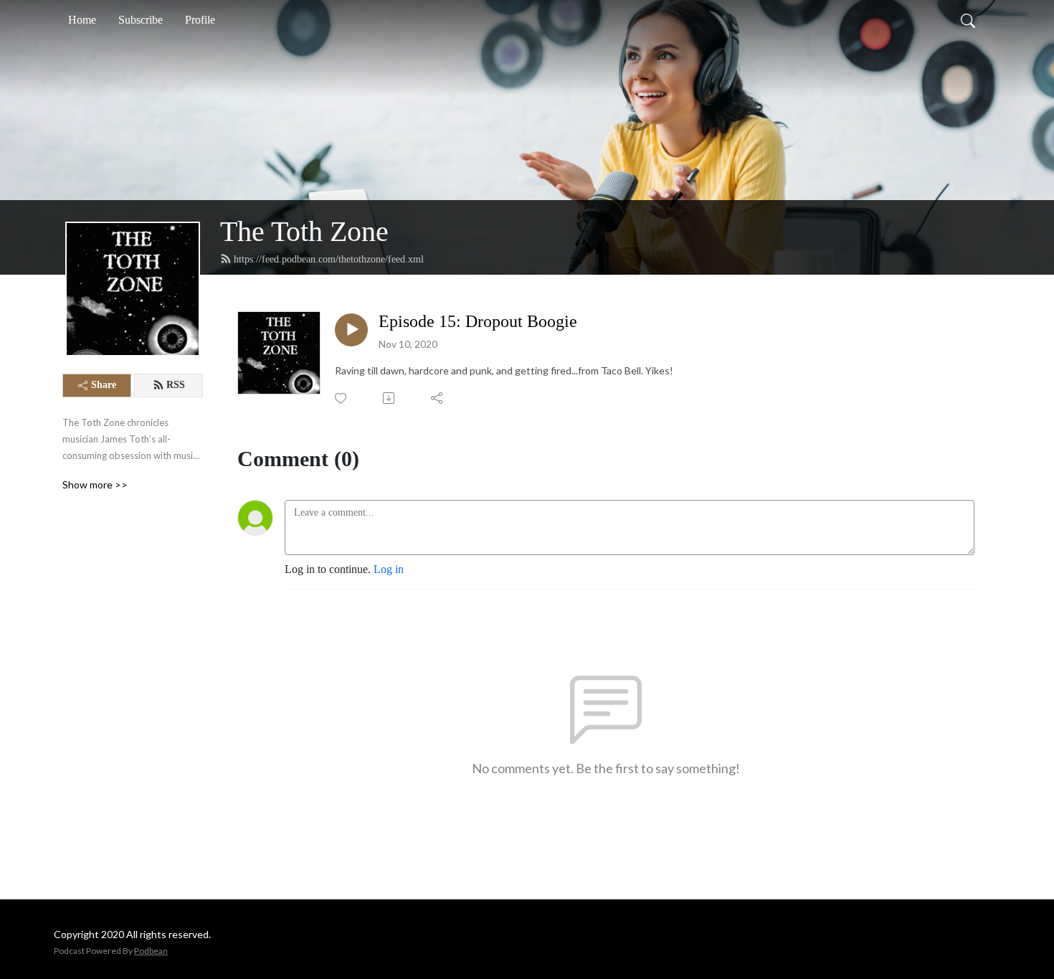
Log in (389, 569)
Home (82, 20)
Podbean (151, 950)
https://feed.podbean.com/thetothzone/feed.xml (329, 259)
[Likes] (341, 398)
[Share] (437, 398)
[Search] (968, 20)
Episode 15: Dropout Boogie (478, 321)
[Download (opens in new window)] (389, 398)
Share (103, 384)
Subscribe (140, 20)
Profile (200, 20)
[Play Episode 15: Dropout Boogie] (351, 329)
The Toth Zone (304, 231)
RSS (175, 384)
